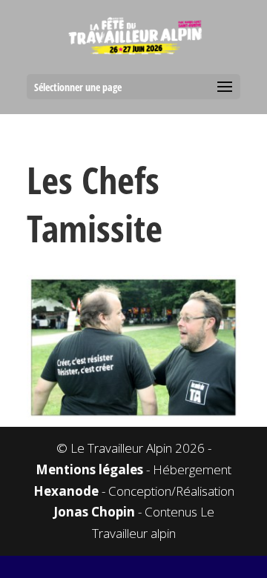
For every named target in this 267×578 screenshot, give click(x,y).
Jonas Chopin (94, 511)
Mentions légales (89, 469)
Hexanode (66, 490)
